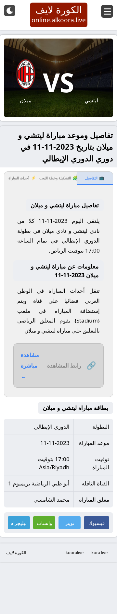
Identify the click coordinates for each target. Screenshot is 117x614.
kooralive (75, 552)
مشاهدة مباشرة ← (30, 365)
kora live (99, 552)
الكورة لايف (16, 552)
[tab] (95, 178)
